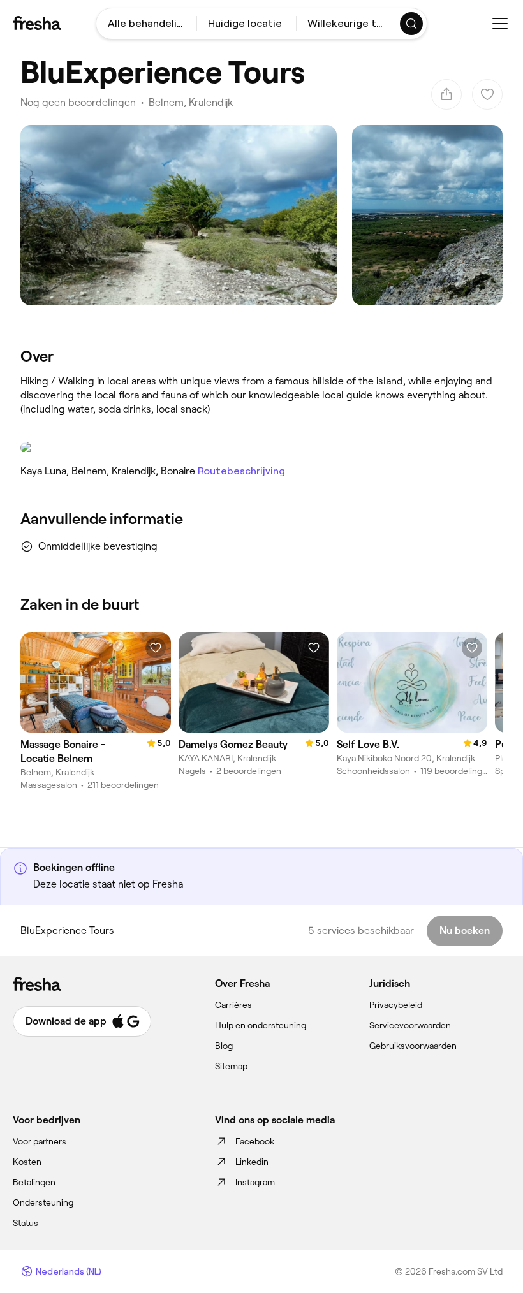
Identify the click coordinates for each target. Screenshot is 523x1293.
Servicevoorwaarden (410, 1025)
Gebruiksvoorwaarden (413, 1046)
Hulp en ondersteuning (260, 1025)
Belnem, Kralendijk (191, 102)
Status (25, 1223)
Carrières (233, 1005)
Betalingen (34, 1182)
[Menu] (500, 23)
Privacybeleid (395, 1005)
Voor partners (39, 1141)
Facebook (254, 1141)
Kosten (27, 1162)
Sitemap (231, 1066)
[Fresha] (37, 23)
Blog (224, 1046)
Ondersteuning (43, 1202)
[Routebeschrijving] (261, 447)
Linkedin (252, 1162)
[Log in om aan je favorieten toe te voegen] (155, 648)
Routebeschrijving (241, 470)
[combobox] (146, 23)
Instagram (255, 1182)
